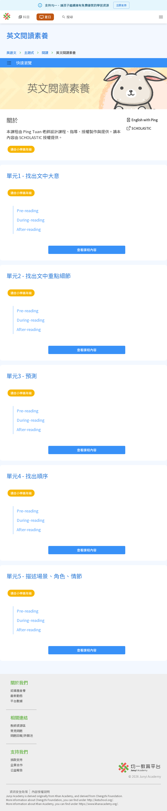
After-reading (29, 229)
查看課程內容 (87, 249)
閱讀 (45, 52)
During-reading (31, 220)
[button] (142, 120)
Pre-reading (27, 210)
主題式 (29, 52)
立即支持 (121, 5)
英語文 (11, 52)
